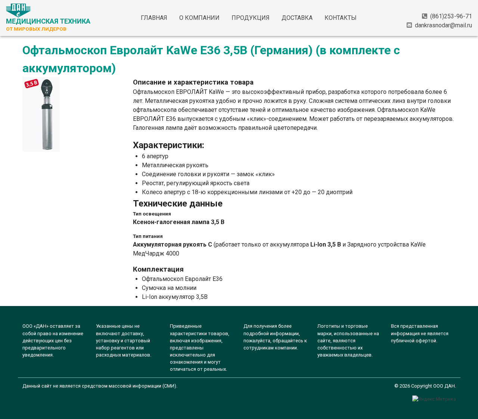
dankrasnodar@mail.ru (443, 25)
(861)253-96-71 (451, 16)
